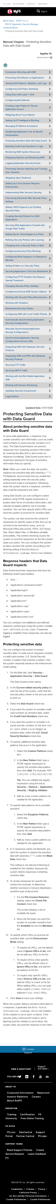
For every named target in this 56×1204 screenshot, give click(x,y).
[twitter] (18, 1076)
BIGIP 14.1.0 (22, 20)
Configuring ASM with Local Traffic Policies (26, 314)
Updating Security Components (20, 390)
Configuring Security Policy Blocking (23, 251)
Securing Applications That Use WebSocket (26, 271)
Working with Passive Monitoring (21, 385)
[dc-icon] (46, 1076)
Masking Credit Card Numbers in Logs (24, 146)
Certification (27, 1114)
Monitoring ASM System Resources (22, 152)
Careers (36, 1096)
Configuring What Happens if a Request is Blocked (26, 258)
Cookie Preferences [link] (16, 1199)
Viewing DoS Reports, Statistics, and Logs (26, 83)
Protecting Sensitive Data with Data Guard (26, 140)
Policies (30, 1189)
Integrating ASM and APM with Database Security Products (25, 357)
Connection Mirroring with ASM (20, 72)
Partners (42, 4)
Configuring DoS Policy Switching (21, 89)
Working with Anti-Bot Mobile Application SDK (25, 378)
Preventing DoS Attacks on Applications (24, 77)
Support (31, 4)
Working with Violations (16, 303)
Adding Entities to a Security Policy (22, 265)
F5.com (7, 4)
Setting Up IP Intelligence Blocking (22, 120)
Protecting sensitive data (22, 644)
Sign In (44, 11)
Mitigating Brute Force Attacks (20, 115)
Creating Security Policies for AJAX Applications (22, 218)
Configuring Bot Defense (17, 100)
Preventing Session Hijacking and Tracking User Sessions (26, 170)
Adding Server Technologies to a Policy (24, 234)
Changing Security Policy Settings (21, 286)
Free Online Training (32, 1118)
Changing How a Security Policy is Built (24, 245)
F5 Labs (42, 1136)
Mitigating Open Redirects (18, 177)
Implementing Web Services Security (23, 192)
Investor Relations (18, 1096)
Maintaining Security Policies (19, 308)
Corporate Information (20, 1092)
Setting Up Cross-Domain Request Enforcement (22, 185)
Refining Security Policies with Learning (24, 240)
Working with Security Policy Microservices (26, 297)
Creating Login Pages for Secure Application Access (21, 107)
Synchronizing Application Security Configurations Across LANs (22, 339)
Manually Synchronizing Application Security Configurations (22, 330)
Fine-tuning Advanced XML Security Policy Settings (26, 200)
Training (12, 1114)
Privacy (41, 1189)
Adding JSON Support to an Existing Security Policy (23, 209)
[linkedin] (25, 1076)
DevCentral (26, 1132)
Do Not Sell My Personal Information (28, 1196)
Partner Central (25, 1136)
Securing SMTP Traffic (16, 370)
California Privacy (28, 1193)
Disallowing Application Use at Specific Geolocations (24, 133)
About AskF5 (14, 1100)
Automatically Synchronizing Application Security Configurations (24, 321)
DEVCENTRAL (19, 4)
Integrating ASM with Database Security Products (24, 348)
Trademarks (17, 1189)
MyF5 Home (8, 20)
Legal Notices (12, 396)
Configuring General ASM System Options (26, 291)
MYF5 (5, 8)
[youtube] (39, 1076)
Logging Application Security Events (22, 163)
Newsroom (43, 1092)
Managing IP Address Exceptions (21, 126)
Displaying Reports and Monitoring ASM (24, 157)
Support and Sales (43, 1067)
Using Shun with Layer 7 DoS (19, 94)
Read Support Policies (20, 1150)
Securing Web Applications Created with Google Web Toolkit (25, 227)
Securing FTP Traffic (15, 365)
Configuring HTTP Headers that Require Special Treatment (25, 279)
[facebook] (32, 1076)
